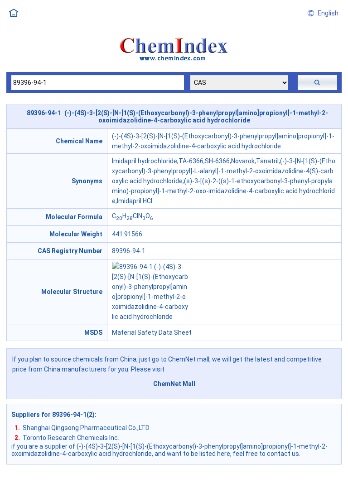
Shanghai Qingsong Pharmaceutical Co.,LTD (86, 427)
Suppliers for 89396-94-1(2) (53, 414)
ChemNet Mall (174, 383)
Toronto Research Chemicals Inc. (71, 437)
